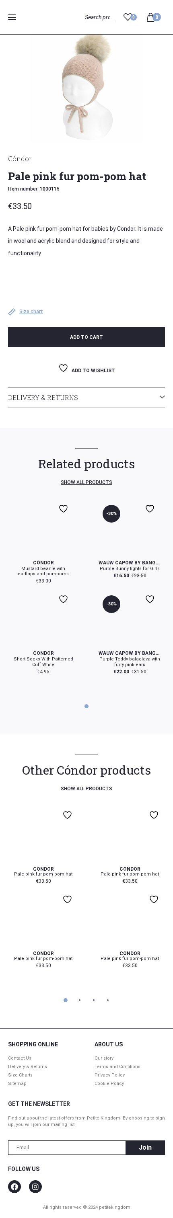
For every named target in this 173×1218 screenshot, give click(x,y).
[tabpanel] (86, 587)
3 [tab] (94, 1000)
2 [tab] (79, 1000)
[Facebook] (14, 1186)
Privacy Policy (110, 1075)
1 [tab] (87, 706)
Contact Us (19, 1058)
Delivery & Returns (43, 397)
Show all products (86, 482)
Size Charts (20, 1075)
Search (92, 26)
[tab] (86, 397)
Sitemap (17, 1083)
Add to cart (86, 337)
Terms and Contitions (117, 1066)
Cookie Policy (109, 1083)
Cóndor (20, 158)
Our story (104, 1058)
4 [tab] (108, 1000)
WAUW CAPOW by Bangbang (130, 562)
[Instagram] (35, 1186)
